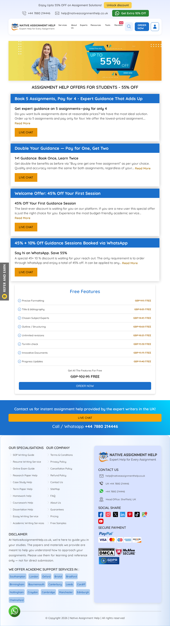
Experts (83, 25)
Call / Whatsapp (68, 426)
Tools (107, 25)
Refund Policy (58, 475)
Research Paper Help (25, 475)
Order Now (142, 27)
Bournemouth (36, 584)
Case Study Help (22, 482)
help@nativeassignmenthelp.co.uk (84, 13)
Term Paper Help (22, 489)
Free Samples (58, 523)
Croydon (33, 592)
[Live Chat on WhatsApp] (14, 611)
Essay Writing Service (25, 516)
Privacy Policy (58, 461)
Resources (96, 25)
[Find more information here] (131, 567)
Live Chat (26, 132)
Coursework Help (23, 502)
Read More (22, 123)
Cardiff (81, 584)
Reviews (118, 23)
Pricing (54, 516)
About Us (74, 26)
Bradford (71, 576)
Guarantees (57, 509)
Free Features (85, 291)
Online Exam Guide (24, 468)
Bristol (58, 576)
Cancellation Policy (61, 468)
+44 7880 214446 (39, 13)
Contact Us (56, 482)
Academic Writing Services (28, 523)
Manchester (66, 592)
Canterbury (55, 584)
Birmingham (17, 584)
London (33, 576)
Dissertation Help (23, 509)
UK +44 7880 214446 (117, 483)
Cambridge (48, 592)
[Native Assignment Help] (33, 26)
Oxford (46, 576)
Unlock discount (118, 5)
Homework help (22, 495)
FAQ (52, 495)
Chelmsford (16, 600)
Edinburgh (83, 592)
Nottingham (17, 592)
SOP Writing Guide (23, 454)
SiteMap (55, 489)
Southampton (17, 576)
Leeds (69, 584)
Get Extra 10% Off (133, 13)
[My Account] (155, 26)
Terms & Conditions (61, 454)
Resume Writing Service (27, 461)
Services (62, 25)
